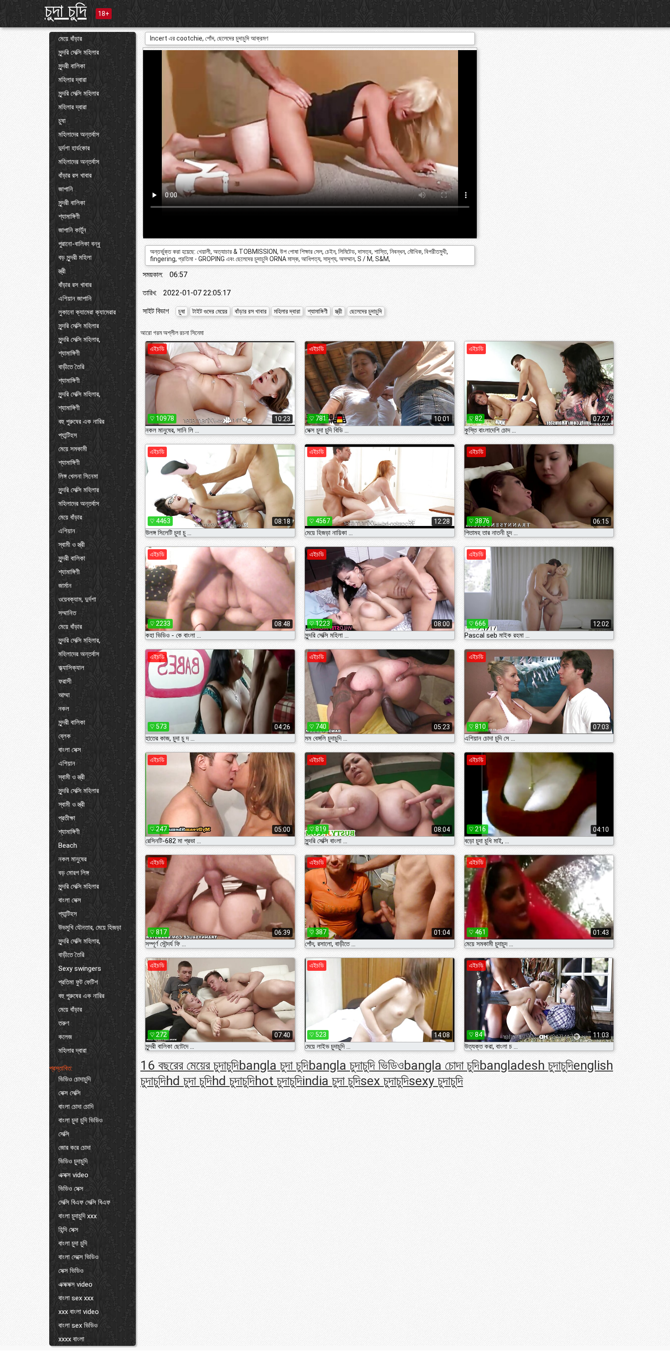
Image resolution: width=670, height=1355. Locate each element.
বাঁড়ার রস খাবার (75, 175)
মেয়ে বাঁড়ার (70, 39)
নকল (63, 709)
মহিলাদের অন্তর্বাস (78, 134)
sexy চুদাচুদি (436, 1080)
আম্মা (64, 695)
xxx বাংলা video (78, 1312)
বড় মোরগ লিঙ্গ (73, 873)
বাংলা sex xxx (75, 1298)
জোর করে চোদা (74, 1148)
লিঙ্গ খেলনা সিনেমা (78, 476)
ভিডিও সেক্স (70, 1189)
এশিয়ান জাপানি (75, 298)
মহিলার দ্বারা (72, 80)
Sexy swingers (79, 968)
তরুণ (63, 1023)
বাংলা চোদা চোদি (75, 1107)
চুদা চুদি (66, 10)
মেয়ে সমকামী (72, 449)
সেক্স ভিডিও (70, 1271)
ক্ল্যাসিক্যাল (71, 668)
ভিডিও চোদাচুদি (74, 1079)
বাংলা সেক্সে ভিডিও (78, 1257)
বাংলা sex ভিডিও (78, 1325)
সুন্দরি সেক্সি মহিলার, (79, 339)
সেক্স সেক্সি (69, 1093)
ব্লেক (64, 736)
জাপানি (65, 189)
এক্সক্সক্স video (75, 1284)
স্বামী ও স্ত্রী (71, 545)
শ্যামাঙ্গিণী (69, 216)
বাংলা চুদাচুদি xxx (77, 1216)
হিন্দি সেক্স (68, 1230)
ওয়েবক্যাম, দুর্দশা (77, 599)
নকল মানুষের (72, 859)
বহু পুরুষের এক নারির (81, 421)
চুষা (62, 121)
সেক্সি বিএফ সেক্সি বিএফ (84, 1202)
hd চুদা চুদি (189, 1080)
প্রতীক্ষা (66, 818)
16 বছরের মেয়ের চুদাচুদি (189, 1065)
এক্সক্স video (73, 1175)
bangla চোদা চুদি (441, 1065)
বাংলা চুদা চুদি (72, 1243)
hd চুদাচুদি (233, 1080)
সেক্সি (63, 1134)
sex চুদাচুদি (385, 1080)
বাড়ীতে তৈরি (71, 367)
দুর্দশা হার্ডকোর (74, 148)
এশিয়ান (66, 531)
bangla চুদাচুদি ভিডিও (356, 1065)
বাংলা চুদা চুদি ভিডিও (80, 1120)
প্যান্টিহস (67, 435)
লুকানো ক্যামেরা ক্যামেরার (87, 312)
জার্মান (65, 586)
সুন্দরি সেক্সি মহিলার (78, 52)
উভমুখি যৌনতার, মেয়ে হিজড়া (89, 927)
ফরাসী (65, 681)
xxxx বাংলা (71, 1339)
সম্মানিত (67, 613)
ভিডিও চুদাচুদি (73, 1161)
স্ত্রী (62, 271)
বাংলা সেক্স (69, 750)
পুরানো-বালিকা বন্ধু (79, 244)
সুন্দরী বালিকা (71, 66)
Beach (67, 845)
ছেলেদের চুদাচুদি (366, 311)
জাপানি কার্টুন (72, 230)
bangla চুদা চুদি (274, 1065)
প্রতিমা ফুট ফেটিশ (78, 982)
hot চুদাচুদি (278, 1080)
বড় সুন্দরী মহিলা (75, 257)
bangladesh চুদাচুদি (526, 1065)
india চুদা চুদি (331, 1080)
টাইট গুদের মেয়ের (209, 311)
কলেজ (65, 1037)
